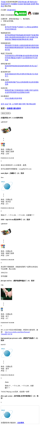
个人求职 (26, 27)
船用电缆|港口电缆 (26, 39)
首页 (2, 104)
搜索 (20, 104)
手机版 (3, 2)
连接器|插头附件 (29, 45)
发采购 (20, 4)
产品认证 (18, 82)
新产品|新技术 (27, 47)
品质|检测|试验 (10, 82)
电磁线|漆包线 (24, 35)
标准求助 (8, 74)
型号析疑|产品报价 (16, 27)
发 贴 (3, 113)
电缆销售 (25, 82)
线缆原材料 (9, 66)
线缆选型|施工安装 (11, 90)
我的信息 (33, 2)
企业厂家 (8, 104)
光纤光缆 (29, 37)
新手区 (7, 27)
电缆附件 (23, 37)
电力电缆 (10, 37)
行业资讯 (35, 90)
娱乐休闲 (26, 92)
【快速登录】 (11, 10)
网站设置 (32, 104)
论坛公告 (8, 98)
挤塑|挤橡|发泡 (20, 55)
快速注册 (26, 2)
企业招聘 (33, 27)
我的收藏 (26, 4)
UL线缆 (21, 45)
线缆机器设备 (18, 66)
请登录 (20, 2)
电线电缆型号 (6, 4)
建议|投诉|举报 (16, 98)
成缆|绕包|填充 (31, 55)
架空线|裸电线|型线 (12, 35)
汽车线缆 (14, 45)
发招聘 (32, 4)
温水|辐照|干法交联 (20, 58)
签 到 (7, 113)
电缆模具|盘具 (28, 66)
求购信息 (13, 29)
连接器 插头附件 (14, 108)
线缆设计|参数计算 (25, 90)
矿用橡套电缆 (15, 39)
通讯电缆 (16, 37)
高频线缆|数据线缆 (15, 47)
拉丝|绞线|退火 (10, 55)
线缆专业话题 (18, 92)
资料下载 (25, 104)
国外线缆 (8, 45)
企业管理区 (9, 92)
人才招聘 (14, 104)
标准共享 (14, 74)
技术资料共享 (23, 74)
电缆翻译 (14, 4)
